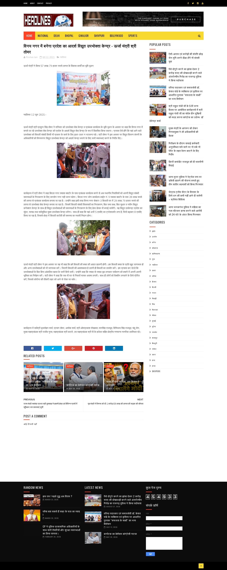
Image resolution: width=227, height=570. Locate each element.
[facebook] (188, 3)
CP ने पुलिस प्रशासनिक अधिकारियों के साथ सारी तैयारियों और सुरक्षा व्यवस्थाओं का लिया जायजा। (61, 530)
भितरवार (155, 309)
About (32, 3)
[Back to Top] (201, 565)
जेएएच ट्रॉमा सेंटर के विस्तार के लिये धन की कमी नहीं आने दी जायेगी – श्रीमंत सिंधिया (185, 195)
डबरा (154, 270)
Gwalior (84, 36)
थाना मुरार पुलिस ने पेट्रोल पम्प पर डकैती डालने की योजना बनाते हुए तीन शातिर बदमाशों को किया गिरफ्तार (186, 180)
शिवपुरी (154, 343)
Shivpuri (99, 36)
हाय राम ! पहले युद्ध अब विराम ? (57, 496)
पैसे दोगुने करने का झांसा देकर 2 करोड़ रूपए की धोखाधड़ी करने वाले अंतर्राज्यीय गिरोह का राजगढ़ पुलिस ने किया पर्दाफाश (185, 74)
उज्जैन (154, 236)
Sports (132, 36)
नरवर (154, 292)
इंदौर (154, 231)
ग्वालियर (63, 57)
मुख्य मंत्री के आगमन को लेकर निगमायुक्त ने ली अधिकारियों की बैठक (183, 131)
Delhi (57, 36)
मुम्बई (154, 320)
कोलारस (155, 248)
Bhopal (69, 36)
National (43, 36)
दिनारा (154, 281)
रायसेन (154, 332)
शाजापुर (155, 337)
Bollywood (116, 36)
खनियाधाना (156, 253)
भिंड (153, 304)
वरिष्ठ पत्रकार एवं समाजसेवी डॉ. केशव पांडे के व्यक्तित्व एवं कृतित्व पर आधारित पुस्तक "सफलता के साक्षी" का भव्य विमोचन (43, 380)
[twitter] (193, 3)
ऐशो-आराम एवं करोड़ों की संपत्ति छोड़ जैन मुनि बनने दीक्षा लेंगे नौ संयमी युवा (186, 57)
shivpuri (156, 371)
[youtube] (203, 3)
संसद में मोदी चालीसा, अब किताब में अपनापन (122, 383)
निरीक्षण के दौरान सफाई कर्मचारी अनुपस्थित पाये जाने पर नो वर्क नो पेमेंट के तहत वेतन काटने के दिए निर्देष (184, 148)
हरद (153, 360)
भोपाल (154, 315)
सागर (154, 354)
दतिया (154, 276)
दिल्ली (154, 287)
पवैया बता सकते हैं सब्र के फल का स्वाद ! (61, 513)
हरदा (154, 365)
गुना (153, 259)
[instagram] (198, 3)
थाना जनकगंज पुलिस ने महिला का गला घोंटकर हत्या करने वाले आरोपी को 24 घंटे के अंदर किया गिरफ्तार (185, 210)
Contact (40, 3)
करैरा (154, 242)
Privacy (49, 3)
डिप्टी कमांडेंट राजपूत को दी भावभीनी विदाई (186, 163)
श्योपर (154, 349)
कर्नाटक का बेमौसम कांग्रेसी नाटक (83, 385)
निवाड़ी (154, 298)
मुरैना (154, 326)
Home (26, 3)
